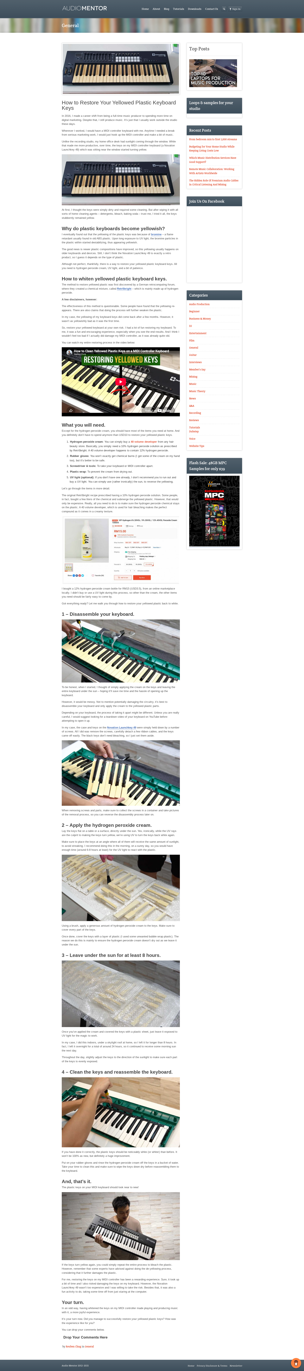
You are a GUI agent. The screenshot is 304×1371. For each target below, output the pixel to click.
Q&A (191, 405)
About (156, 9)
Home (145, 9)
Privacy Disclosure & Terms (212, 1365)
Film (191, 340)
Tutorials (178, 9)
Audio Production (199, 304)
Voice (192, 438)
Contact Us (211, 9)
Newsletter (236, 1365)
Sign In (236, 8)
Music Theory (197, 391)
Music (192, 384)
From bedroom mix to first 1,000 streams (213, 139)
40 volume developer (144, 441)
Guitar (193, 355)
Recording (195, 413)
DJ (190, 326)
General (89, 1346)
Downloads (194, 9)
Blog (166, 9)
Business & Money (200, 318)
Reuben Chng (73, 1346)
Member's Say (197, 369)
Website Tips (196, 446)
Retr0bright (124, 288)
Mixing (193, 376)
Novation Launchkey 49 (121, 727)
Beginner (194, 311)
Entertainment (197, 333)
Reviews (194, 420)
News (192, 398)
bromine (156, 234)
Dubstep (194, 431)
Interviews (195, 362)
